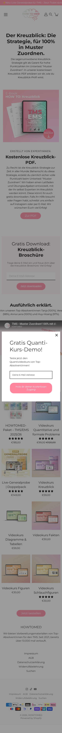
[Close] (56, 335)
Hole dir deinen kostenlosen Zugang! (31, 388)
